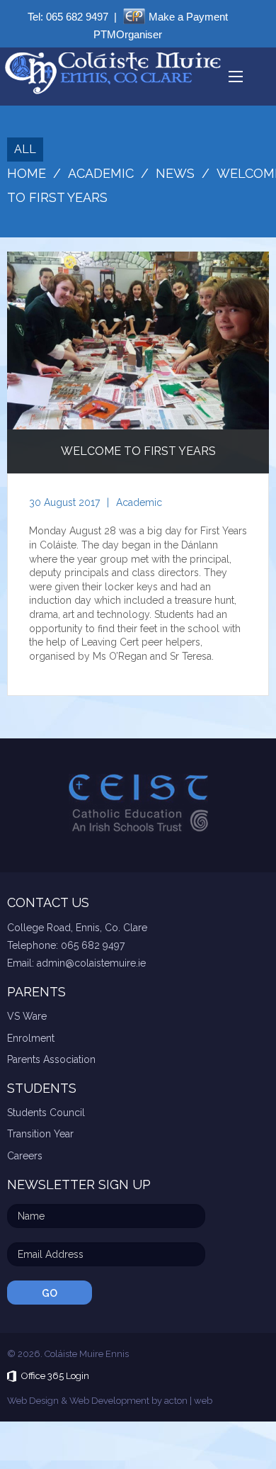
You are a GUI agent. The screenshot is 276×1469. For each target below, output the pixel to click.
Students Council (46, 1112)
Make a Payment (188, 17)
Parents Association (51, 1059)
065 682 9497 (77, 17)
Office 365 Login (55, 1375)
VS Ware (27, 1016)
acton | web (188, 1400)
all (25, 149)
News (175, 173)
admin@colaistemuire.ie (91, 963)
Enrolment (30, 1038)
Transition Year (40, 1133)
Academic (139, 502)
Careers (24, 1155)
